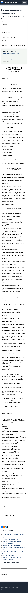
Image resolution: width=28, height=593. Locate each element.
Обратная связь (4, 589)
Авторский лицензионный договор (10, 555)
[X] (7, 527)
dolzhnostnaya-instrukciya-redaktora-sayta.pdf (14, 59)
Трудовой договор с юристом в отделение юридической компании (12, 542)
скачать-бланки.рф (10, 2)
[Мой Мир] (6, 527)
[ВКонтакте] (2, 527)
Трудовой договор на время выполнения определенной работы (11, 558)
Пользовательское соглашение (7, 587)
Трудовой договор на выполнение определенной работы (13, 548)
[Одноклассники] (4, 527)
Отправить (4, 574)
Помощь (17, 587)
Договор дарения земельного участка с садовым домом (13, 552)
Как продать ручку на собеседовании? (11, 545)
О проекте (11, 589)
